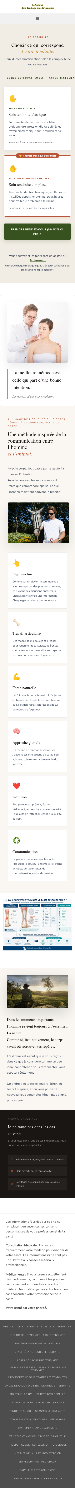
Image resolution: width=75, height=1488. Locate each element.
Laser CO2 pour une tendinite (37, 1360)
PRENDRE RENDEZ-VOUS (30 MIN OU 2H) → (38, 231)
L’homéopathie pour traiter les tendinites (37, 1377)
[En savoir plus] (37, 6)
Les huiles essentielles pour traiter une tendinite (37, 1369)
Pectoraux (48, 1461)
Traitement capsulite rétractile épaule (37, 1394)
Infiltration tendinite (25, 1335)
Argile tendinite (53, 1335)
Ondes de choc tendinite (22, 1385)
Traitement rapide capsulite (38, 1427)
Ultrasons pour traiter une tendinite (37, 1402)
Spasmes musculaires (50, 1411)
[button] (37, 18)
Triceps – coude (19, 1444)
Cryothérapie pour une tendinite (37, 1352)
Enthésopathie (29, 1461)
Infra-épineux (23, 1453)
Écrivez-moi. (38, 260)
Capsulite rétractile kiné (37, 1470)
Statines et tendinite (55, 1385)
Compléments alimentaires (28, 1419)
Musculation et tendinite (20, 1326)
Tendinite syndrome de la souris (37, 1343)
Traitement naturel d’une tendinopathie (37, 1436)
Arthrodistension (48, 1453)
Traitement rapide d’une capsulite (38, 1478)
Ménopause (57, 1419)
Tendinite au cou (21, 1411)
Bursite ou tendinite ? (56, 1326)
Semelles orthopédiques (49, 1444)
